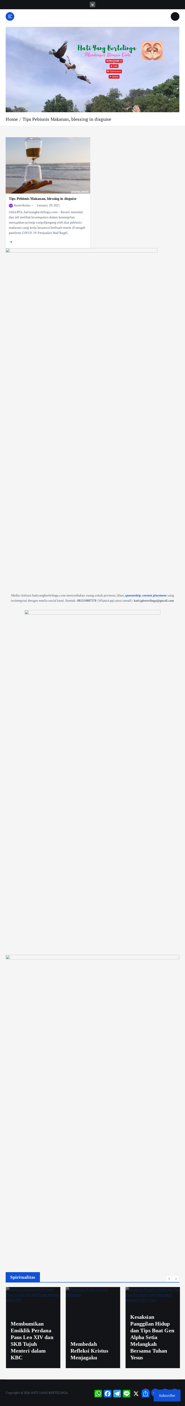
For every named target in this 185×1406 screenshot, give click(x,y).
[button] (169, 1278)
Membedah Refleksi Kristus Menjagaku (89, 1350)
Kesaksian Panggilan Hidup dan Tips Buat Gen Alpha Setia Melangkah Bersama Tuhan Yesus (152, 1337)
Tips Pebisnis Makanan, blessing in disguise (67, 119)
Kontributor (22, 205)
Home (12, 119)
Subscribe (167, 1395)
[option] (33, 1327)
